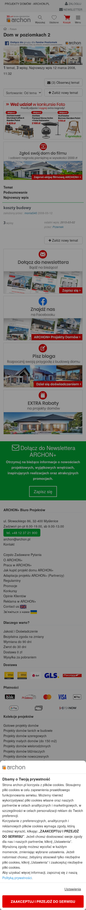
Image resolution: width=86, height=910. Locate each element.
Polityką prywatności (17, 877)
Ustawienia (72, 888)
